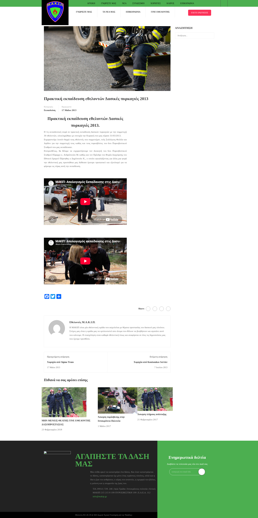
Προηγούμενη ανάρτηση (58, 357)
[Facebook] (148, 308)
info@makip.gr (100, 496)
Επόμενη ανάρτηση (158, 357)
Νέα (124, 3)
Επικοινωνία (187, 3)
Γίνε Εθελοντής (160, 12)
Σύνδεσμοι (138, 3)
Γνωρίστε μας (108, 3)
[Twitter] (155, 308)
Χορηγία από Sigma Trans (60, 362)
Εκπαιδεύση (50, 110)
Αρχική (91, 3)
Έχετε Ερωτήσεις (199, 13)
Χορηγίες (155, 3)
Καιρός (170, 3)
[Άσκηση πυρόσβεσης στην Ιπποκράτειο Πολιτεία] (117, 400)
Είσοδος (224, 3)
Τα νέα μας (109, 12)
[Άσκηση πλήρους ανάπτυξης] (155, 399)
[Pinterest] (161, 308)
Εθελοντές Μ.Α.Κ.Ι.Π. (82, 322)
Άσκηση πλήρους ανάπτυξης (151, 414)
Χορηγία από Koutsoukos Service (150, 362)
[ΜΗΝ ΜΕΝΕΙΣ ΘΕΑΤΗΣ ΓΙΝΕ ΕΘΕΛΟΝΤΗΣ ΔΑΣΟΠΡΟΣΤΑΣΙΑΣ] (64, 402)
